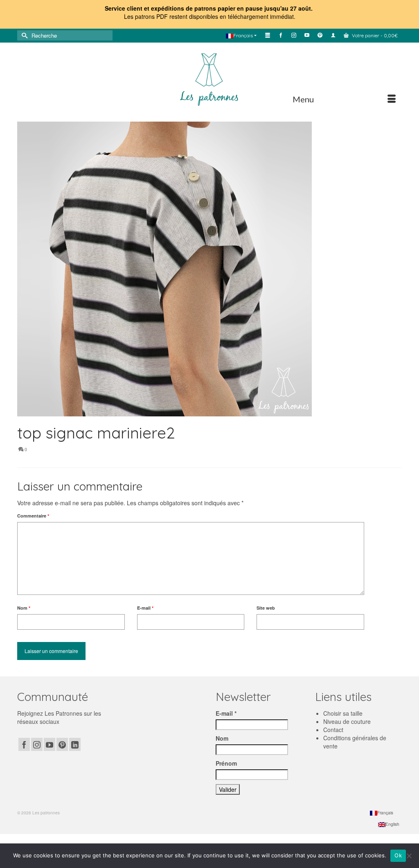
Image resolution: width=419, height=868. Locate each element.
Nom (23, 608)
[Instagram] (37, 744)
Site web (266, 608)
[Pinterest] (62, 744)
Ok (398, 855)
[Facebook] (24, 744)
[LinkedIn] (75, 744)
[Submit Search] (23, 35)
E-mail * (226, 713)
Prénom (226, 763)
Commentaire (33, 516)
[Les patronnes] (209, 78)
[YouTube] (49, 744)
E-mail (145, 608)
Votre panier (374, 35)
